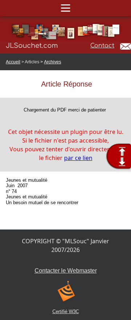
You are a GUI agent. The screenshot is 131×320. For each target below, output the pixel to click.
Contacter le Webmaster (66, 271)
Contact (102, 45)
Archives (52, 61)
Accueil (13, 61)
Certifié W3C (65, 311)
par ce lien (78, 158)
